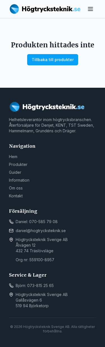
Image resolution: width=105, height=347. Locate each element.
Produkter (18, 164)
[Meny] (90, 9)
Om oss (16, 188)
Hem (13, 156)
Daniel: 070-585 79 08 (37, 221)
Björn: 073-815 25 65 (35, 285)
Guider (15, 172)
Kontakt (16, 195)
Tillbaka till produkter (53, 59)
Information (19, 180)
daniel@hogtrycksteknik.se (41, 230)
